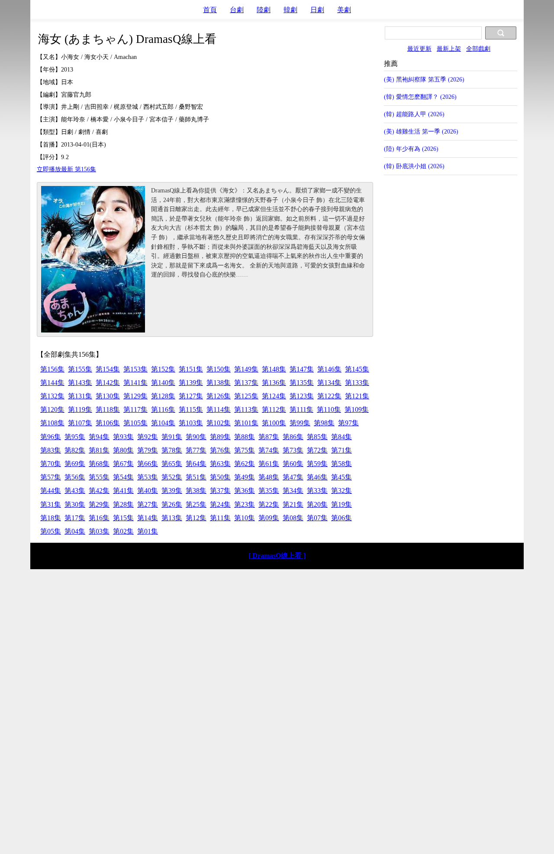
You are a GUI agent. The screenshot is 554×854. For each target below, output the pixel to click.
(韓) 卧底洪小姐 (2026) (414, 166)
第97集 (348, 423)
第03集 (99, 531)
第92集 (147, 436)
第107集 (80, 423)
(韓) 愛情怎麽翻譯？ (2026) (420, 96)
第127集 (191, 396)
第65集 (171, 463)
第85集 (317, 436)
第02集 (123, 531)
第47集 (293, 477)
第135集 (302, 382)
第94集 (99, 436)
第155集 (80, 369)
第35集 (268, 490)
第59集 (317, 463)
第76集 (220, 450)
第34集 (293, 490)
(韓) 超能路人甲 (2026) (414, 114)
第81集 (99, 450)
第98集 (324, 423)
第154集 (108, 369)
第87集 (268, 436)
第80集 (123, 450)
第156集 (52, 369)
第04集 (74, 531)
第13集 (171, 518)
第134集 (329, 382)
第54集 (123, 477)
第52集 (171, 477)
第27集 (147, 504)
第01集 (147, 531)
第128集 (163, 396)
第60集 (293, 463)
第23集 (244, 504)
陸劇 (264, 9)
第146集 (329, 369)
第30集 (74, 504)
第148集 (274, 369)
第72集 (317, 450)
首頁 (210, 9)
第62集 (244, 463)
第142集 (108, 382)
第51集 (196, 477)
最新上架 (449, 48)
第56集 (74, 477)
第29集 (99, 504)
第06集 (341, 518)
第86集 (293, 436)
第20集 (317, 504)
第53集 (147, 477)
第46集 (317, 477)
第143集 (80, 382)
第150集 (218, 369)
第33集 (317, 490)
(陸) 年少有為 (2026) (411, 148)
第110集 (329, 409)
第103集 (191, 423)
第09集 (268, 518)
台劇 (237, 9)
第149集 (246, 369)
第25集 (196, 504)
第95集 (74, 436)
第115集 (191, 409)
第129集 (135, 396)
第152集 (163, 369)
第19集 (341, 504)
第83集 (50, 450)
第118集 (108, 409)
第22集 (268, 504)
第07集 (317, 518)
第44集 (50, 490)
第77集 (196, 450)
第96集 (50, 436)
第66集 (147, 463)
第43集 (74, 490)
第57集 (50, 477)
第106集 (108, 423)
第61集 (268, 463)
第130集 (108, 396)
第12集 (196, 518)
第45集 (341, 477)
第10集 (244, 518)
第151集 (191, 369)
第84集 (341, 436)
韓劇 (290, 9)
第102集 (218, 423)
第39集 (171, 490)
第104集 (163, 423)
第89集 (220, 436)
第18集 (50, 518)
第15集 (123, 518)
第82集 (74, 450)
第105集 (135, 423)
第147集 (302, 369)
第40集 (147, 490)
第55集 (99, 477)
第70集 (50, 463)
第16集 (99, 518)
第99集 (300, 423)
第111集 (301, 409)
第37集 (220, 490)
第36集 (244, 490)
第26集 (171, 504)
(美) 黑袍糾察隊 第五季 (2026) (424, 79)
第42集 (99, 490)
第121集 (357, 396)
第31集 (50, 504)
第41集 (123, 490)
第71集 (341, 450)
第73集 (293, 450)
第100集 (274, 423)
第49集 (244, 477)
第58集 (341, 463)
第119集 (80, 409)
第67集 (123, 463)
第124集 (274, 396)
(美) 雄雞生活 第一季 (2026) (421, 131)
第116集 (163, 409)
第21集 (293, 504)
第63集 (220, 463)
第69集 (74, 463)
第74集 (268, 450)
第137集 (246, 382)
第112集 (274, 409)
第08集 (293, 518)
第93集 (123, 436)
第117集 (135, 409)
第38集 (196, 490)
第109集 (357, 409)
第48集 (268, 477)
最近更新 (419, 48)
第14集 (147, 518)
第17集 (74, 518)
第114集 (218, 409)
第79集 (147, 450)
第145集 (357, 369)
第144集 (52, 382)
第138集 (218, 382)
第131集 (80, 396)
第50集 (220, 477)
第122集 (329, 396)
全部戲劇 (478, 48)
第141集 (135, 382)
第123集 (302, 396)
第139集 (191, 382)
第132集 (52, 396)
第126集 (218, 396)
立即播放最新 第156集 (66, 169)
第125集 (246, 396)
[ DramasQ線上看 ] (277, 555)
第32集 (341, 490)
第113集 (246, 409)
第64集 (196, 463)
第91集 (171, 436)
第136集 (274, 382)
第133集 (357, 382)
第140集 (163, 382)
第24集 (220, 504)
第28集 (123, 504)
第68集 (99, 463)
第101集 (246, 423)
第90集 (196, 436)
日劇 (317, 9)
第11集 (220, 518)
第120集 (52, 409)
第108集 (52, 423)
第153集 (135, 369)
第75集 (244, 450)
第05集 (50, 531)
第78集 (171, 450)
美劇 (344, 9)
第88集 (244, 436)
